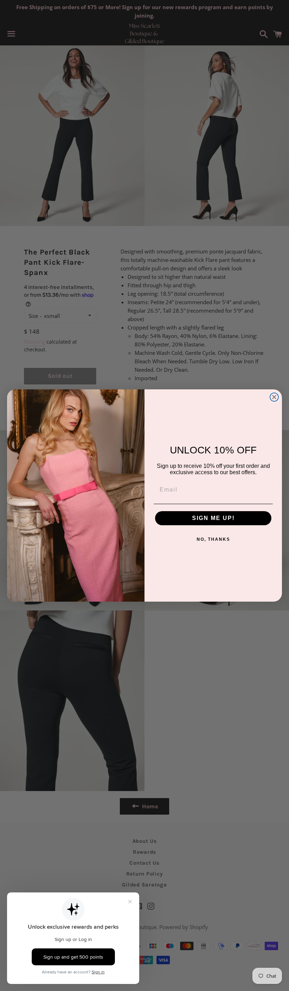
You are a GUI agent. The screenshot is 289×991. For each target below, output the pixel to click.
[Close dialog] (274, 397)
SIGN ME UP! (213, 518)
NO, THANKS (213, 539)
